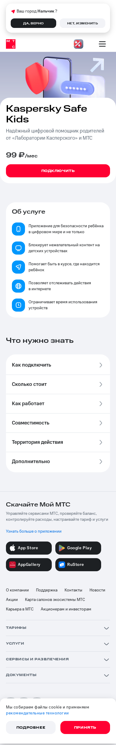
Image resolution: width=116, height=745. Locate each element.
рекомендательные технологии (37, 713)
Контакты (73, 590)
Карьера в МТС (20, 609)
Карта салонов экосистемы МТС (55, 600)
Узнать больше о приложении (34, 531)
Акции (12, 600)
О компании (17, 590)
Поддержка (46, 590)
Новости (97, 590)
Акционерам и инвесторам (66, 609)
